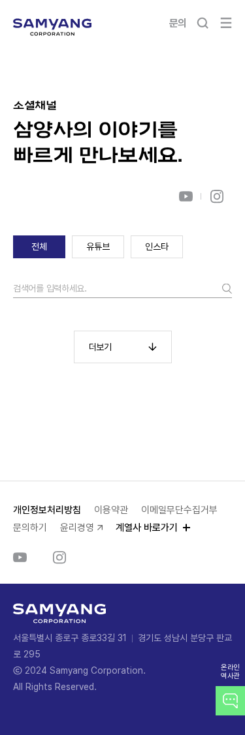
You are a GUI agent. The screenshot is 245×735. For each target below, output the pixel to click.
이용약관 (111, 510)
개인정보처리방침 (47, 510)
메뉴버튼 (226, 22)
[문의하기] (230, 700)
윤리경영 (77, 527)
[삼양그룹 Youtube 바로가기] (186, 196)
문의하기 (30, 527)
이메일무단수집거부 (179, 510)
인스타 (156, 246)
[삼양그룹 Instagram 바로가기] (216, 196)
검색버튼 (202, 23)
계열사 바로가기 (147, 527)
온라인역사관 (230, 671)
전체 (38, 246)
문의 (178, 23)
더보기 (100, 347)
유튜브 (97, 246)
